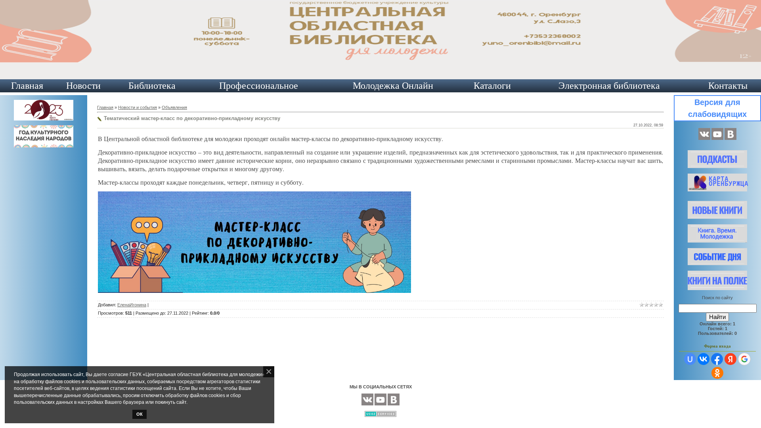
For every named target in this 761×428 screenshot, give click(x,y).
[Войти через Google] (744, 359)
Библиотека (152, 85)
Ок (139, 414)
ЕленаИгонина (131, 304)
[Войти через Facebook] (717, 359)
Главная (27, 85)
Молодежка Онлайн (393, 85)
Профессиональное (258, 85)
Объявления (174, 107)
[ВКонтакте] (704, 138)
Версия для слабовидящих (717, 108)
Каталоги (492, 85)
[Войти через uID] (690, 359)
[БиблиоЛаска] (730, 138)
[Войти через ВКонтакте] (703, 359)
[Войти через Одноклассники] (717, 373)
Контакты (728, 85)
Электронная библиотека (609, 85)
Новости (83, 85)
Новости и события (137, 107)
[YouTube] (717, 138)
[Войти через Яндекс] (730, 359)
